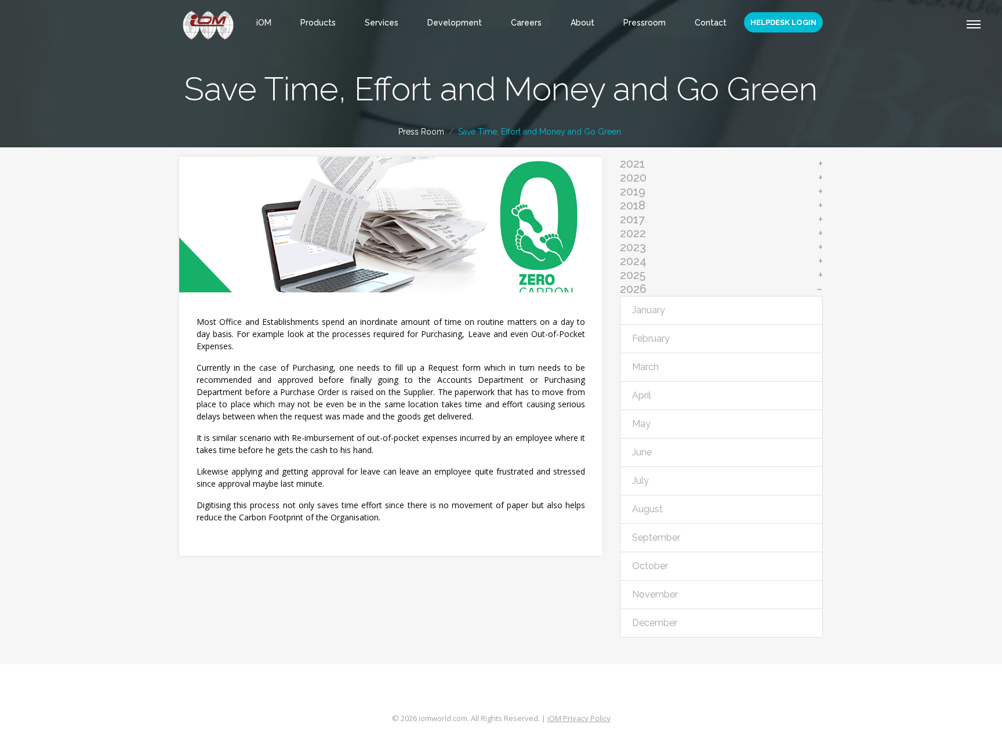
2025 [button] (632, 275)
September (656, 537)
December (654, 622)
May (641, 423)
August (647, 509)
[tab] (721, 164)
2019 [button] (632, 191)
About (582, 22)
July (640, 480)
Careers (526, 22)
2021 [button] (632, 164)
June (642, 452)
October (650, 565)
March (645, 366)
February (651, 338)
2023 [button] (633, 247)
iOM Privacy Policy (579, 718)
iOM (263, 22)
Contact (711, 22)
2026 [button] (633, 289)
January (648, 310)
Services (381, 22)
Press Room (421, 131)
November (655, 594)
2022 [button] (633, 233)
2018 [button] (632, 205)
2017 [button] (632, 219)
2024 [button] (633, 261)
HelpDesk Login (783, 22)
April (641, 395)
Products (318, 22)
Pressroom (644, 22)
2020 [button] (633, 177)
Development (454, 22)
